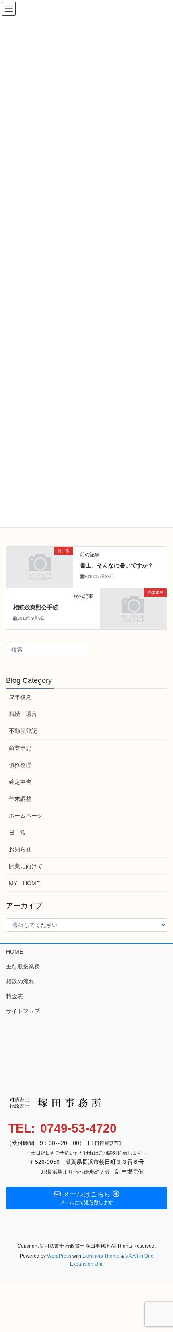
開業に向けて (26, 866)
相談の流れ (20, 981)
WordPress (59, 1256)
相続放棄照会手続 (35, 607)
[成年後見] (133, 608)
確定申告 (20, 782)
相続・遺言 (23, 714)
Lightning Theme (100, 1256)
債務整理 (20, 765)
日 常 (17, 832)
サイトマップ (23, 1011)
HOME (14, 951)
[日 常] (39, 566)
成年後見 (20, 697)
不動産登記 (23, 731)
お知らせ (20, 849)
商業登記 (20, 748)
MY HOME (24, 883)
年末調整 (20, 799)
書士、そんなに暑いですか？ (116, 565)
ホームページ (26, 815)
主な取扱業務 (23, 966)
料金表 (14, 996)
